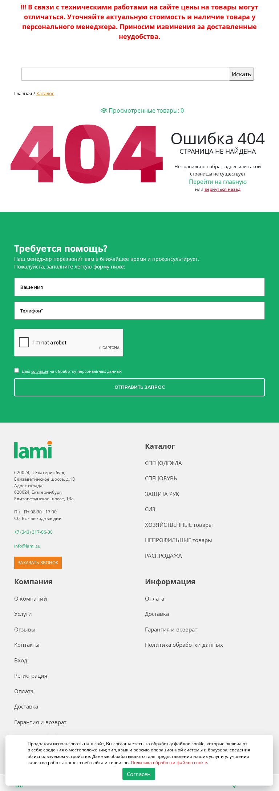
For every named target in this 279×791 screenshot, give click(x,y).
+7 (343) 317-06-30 (33, 532)
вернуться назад (222, 189)
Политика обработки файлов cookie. (170, 762)
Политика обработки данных (184, 644)
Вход (20, 660)
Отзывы (25, 629)
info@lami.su (27, 546)
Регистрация (30, 675)
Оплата (23, 691)
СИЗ (150, 509)
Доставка (26, 706)
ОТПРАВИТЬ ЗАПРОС (139, 387)
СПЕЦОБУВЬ (161, 478)
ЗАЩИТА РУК (162, 493)
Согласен (139, 774)
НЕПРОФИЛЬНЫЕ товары (178, 540)
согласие (39, 371)
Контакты (27, 644)
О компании (30, 598)
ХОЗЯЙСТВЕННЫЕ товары (179, 524)
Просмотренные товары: (145, 110)
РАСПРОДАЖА (163, 555)
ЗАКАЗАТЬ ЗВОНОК (38, 563)
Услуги (23, 613)
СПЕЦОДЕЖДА (163, 463)
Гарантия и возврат (40, 722)
